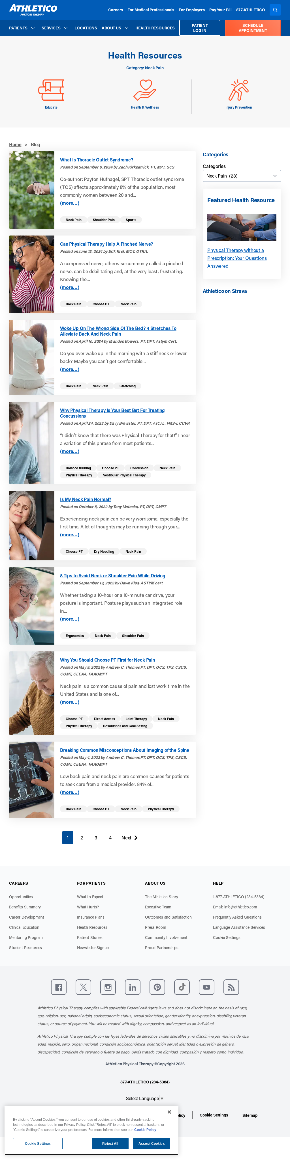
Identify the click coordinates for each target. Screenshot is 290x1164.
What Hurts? (88, 907)
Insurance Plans (91, 917)
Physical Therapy (79, 475)
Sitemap (249, 1115)
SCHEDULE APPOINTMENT (253, 28)
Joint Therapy (136, 718)
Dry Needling (104, 551)
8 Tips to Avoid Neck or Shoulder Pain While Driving (112, 575)
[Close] (169, 1112)
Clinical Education (24, 927)
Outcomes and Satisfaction (168, 917)
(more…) (69, 203)
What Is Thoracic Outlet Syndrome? (96, 160)
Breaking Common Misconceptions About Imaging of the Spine (124, 750)
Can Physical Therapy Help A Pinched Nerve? (106, 244)
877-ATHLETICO (250, 9)
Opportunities (21, 896)
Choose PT (101, 304)
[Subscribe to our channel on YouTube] (206, 987)
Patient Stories (90, 937)
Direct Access (104, 718)
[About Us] (126, 28)
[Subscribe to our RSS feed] (231, 987)
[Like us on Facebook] (59, 987)
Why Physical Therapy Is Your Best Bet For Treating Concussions (112, 413)
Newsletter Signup (93, 947)
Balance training (78, 468)
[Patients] (33, 28)
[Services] (65, 28)
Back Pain (73, 304)
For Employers (192, 9)
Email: (235, 907)
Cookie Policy (145, 1130)
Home (15, 144)
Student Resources (25, 947)
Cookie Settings (226, 937)
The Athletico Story (161, 896)
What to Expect (90, 896)
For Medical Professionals (150, 9)
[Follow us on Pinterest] (157, 987)
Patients (18, 28)
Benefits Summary (24, 907)
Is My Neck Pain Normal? (85, 499)
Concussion (139, 468)
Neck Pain (74, 219)
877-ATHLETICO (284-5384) (145, 1082)
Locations (85, 28)
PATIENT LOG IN (200, 28)
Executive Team (158, 907)
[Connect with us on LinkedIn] (132, 987)
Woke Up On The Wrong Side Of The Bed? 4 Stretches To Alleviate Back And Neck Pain (118, 331)
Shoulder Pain (104, 219)
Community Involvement (166, 937)
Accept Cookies (151, 1144)
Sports (131, 219)
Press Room (155, 927)
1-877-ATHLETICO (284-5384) (239, 896)
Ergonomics (75, 635)
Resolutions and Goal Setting (125, 726)
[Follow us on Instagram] (108, 987)
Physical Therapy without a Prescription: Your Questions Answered (237, 258)
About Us (111, 28)
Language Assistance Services (239, 927)
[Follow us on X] (83, 987)
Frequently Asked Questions (237, 917)
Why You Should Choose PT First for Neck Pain (107, 660)
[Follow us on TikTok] (182, 987)
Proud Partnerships (161, 947)
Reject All (110, 1144)
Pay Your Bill (220, 9)
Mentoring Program (26, 937)
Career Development (26, 917)
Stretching (127, 386)
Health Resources (155, 28)
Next (126, 838)
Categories (214, 166)
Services (51, 28)
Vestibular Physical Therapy (124, 475)
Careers (115, 9)
